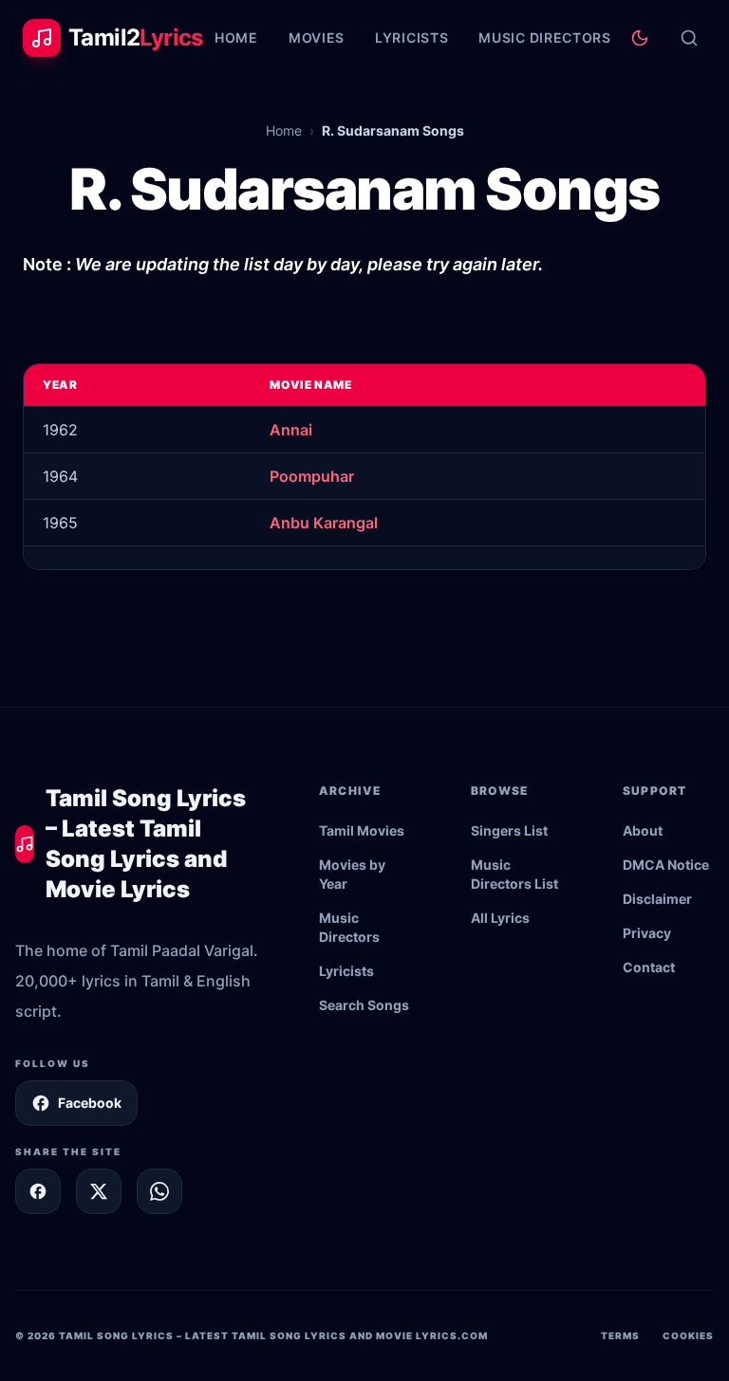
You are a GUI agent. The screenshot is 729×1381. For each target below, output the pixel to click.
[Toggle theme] (640, 38)
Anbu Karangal (324, 522)
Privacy (647, 933)
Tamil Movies (361, 830)
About (643, 830)
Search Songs (364, 1005)
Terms (620, 1335)
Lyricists (411, 37)
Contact (649, 967)
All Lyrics (500, 918)
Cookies (688, 1335)
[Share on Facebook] (38, 1191)
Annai (291, 429)
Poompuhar (312, 476)
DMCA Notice (666, 864)
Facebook (90, 1103)
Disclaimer (657, 899)
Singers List (509, 830)
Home (236, 37)
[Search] (689, 38)
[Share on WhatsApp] (159, 1191)
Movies (317, 37)
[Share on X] (99, 1191)
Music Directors (544, 37)
